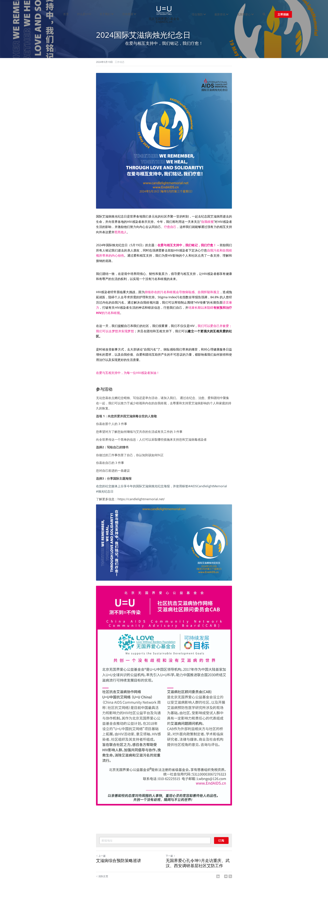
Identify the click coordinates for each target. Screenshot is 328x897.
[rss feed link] (230, 876)
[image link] (164, 10)
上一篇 (102, 855)
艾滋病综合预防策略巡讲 (118, 860)
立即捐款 (283, 14)
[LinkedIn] (218, 876)
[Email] (226, 876)
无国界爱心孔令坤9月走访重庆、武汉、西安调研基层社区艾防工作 (198, 863)
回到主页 (103, 876)
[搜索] (264, 14)
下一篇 (169, 855)
